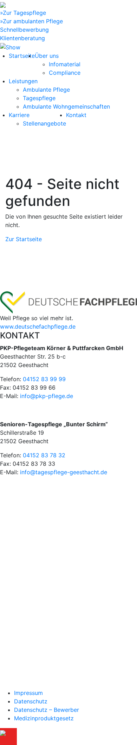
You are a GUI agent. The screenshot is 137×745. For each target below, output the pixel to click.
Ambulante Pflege (46, 89)
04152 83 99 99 (44, 379)
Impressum (28, 692)
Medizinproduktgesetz (44, 718)
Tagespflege (39, 98)
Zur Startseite (23, 239)
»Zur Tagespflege (23, 12)
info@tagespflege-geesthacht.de (63, 472)
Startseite (22, 55)
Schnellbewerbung (24, 29)
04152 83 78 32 (44, 455)
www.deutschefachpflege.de (38, 326)
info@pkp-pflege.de (46, 395)
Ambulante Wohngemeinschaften (66, 106)
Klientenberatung (22, 38)
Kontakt (76, 114)
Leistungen (23, 81)
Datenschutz (30, 701)
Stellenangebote (44, 123)
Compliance (64, 72)
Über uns (47, 55)
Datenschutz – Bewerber (46, 709)
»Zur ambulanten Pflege (31, 21)
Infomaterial (64, 64)
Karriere (19, 114)
